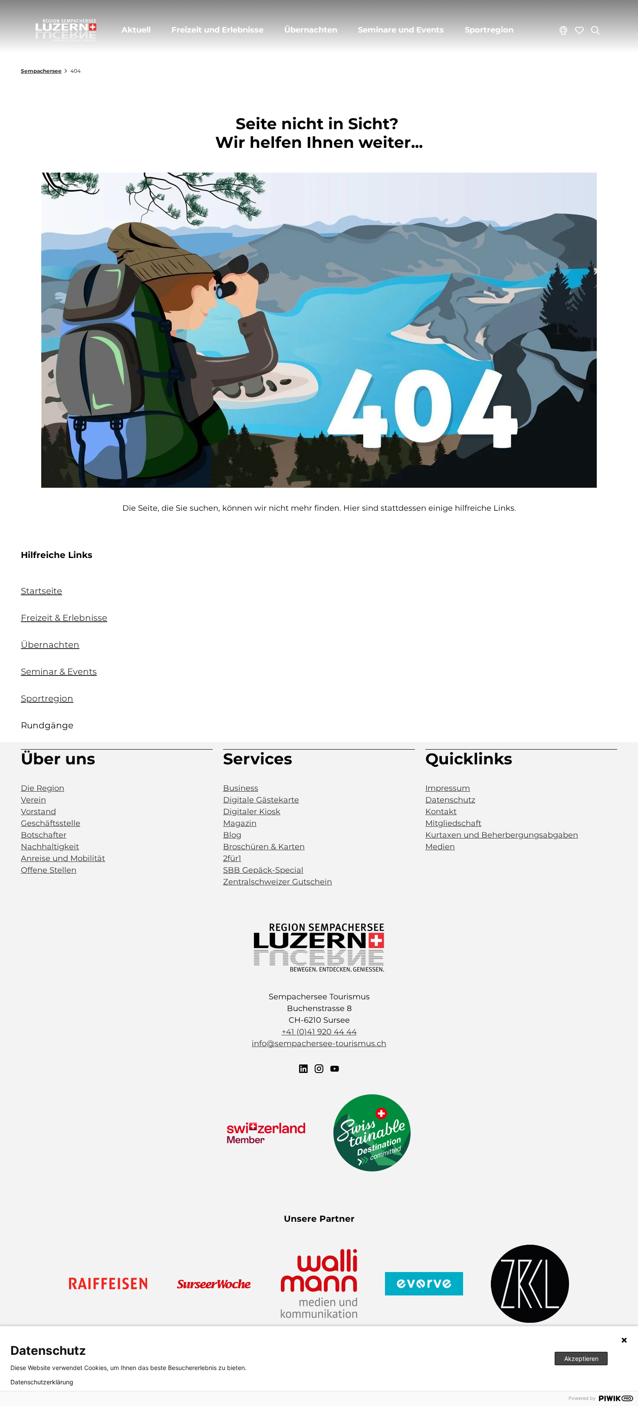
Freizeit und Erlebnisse (217, 30)
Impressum (447, 788)
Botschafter (43, 835)
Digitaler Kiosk (251, 811)
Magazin (240, 823)
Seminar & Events (59, 671)
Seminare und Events (401, 30)
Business (240, 788)
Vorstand (38, 811)
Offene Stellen (48, 870)
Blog (232, 835)
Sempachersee (41, 71)
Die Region (42, 788)
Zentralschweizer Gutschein (277, 882)
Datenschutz (450, 800)
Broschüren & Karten (264, 846)
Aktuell (136, 30)
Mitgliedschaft (453, 823)
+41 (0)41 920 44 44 (319, 1032)
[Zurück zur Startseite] (66, 30)
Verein (33, 800)
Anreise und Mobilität (63, 858)
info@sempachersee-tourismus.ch (319, 1043)
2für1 (232, 858)
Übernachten (310, 30)
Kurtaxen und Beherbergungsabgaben (501, 835)
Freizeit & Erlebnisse (64, 618)
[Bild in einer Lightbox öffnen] (319, 330)
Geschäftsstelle (50, 823)
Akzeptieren (581, 1358)
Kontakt (441, 811)
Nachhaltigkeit (50, 846)
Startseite (41, 591)
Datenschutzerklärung (41, 1382)
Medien (440, 846)
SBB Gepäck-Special (263, 870)
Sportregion (489, 30)
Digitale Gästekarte (261, 800)
